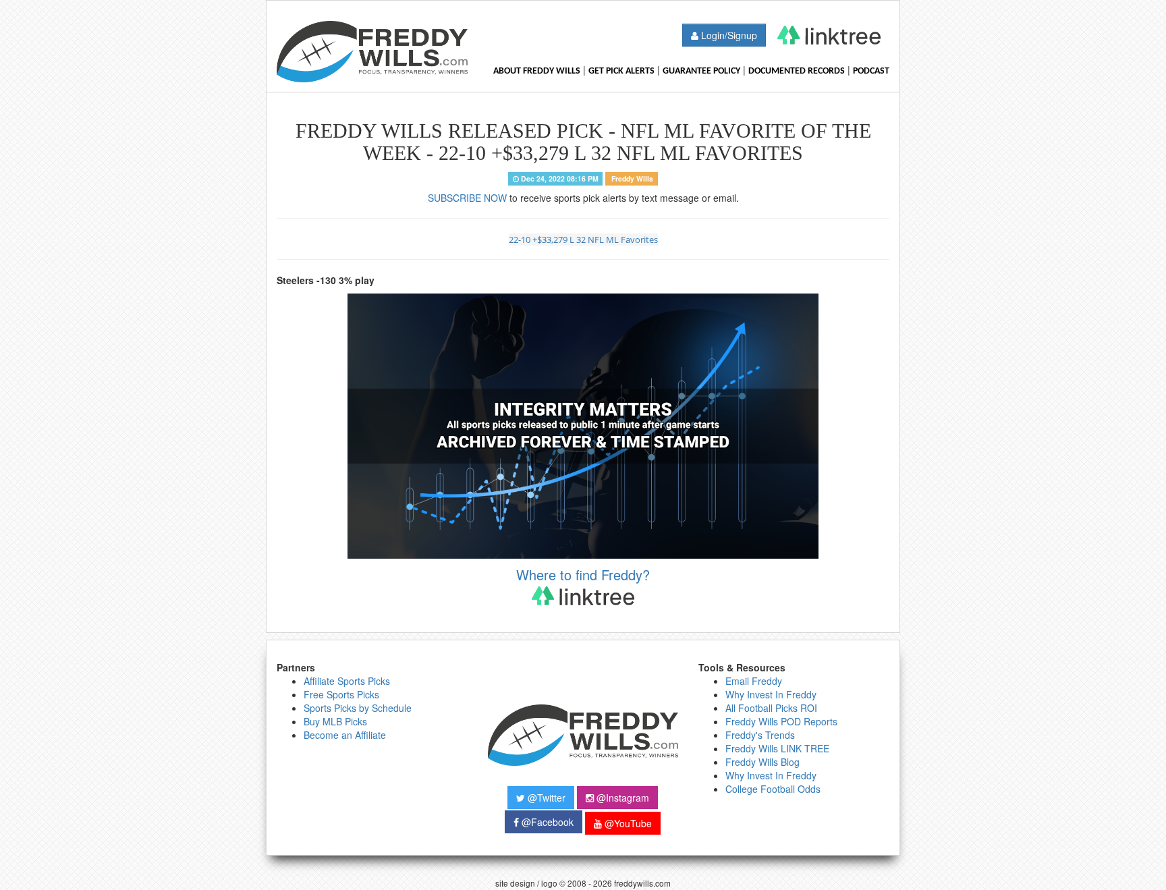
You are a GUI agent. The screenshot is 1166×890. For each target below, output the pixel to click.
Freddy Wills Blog (762, 762)
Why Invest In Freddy (770, 694)
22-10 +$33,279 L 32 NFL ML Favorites (583, 239)
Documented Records (796, 71)
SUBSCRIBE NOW (467, 197)
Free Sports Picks (341, 694)
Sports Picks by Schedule (358, 708)
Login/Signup (727, 35)
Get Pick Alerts (621, 71)
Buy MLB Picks (335, 721)
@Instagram (621, 797)
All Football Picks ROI (771, 708)
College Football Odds (773, 789)
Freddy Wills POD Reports (781, 721)
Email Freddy (753, 681)
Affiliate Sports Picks (347, 681)
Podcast (871, 71)
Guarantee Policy (701, 71)
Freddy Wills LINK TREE (777, 748)
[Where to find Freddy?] (829, 35)
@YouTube (627, 823)
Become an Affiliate (345, 735)
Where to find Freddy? (583, 574)
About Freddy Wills (536, 71)
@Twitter (545, 797)
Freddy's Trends (760, 735)
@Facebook (546, 822)
